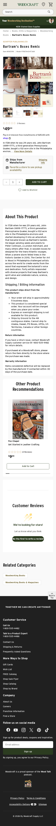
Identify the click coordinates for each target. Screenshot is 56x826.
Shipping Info (43, 161)
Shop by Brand (10, 688)
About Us (7, 701)
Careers (7, 706)
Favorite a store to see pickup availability (26, 169)
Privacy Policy (41, 757)
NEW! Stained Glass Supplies (28, 27)
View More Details (23, 151)
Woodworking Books (15, 575)
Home (6, 31)
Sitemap (43, 804)
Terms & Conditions (36, 798)
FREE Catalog (10, 674)
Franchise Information (13, 711)
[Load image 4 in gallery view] (38, 112)
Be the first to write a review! (28, 539)
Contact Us (8, 642)
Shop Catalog (9, 684)
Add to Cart (28, 466)
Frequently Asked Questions (17, 651)
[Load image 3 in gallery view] (28, 112)
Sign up (28, 751)
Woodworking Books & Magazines (22, 582)
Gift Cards (8, 664)
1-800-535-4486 (11, 636)
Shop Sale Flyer (11, 679)
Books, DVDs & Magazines (24, 31)
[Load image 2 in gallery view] (18, 112)
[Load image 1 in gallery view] (8, 112)
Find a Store (9, 716)
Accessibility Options (19, 804)
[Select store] (44, 4)
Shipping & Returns (12, 647)
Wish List (7, 669)
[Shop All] (5, 4)
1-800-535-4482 (11, 628)
